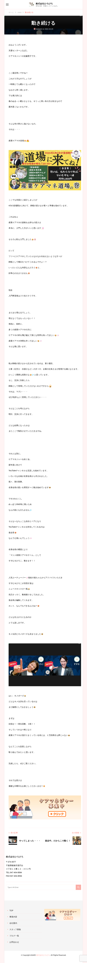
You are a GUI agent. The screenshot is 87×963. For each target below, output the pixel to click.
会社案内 (13, 923)
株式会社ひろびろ (44, 3)
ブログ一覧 (14, 935)
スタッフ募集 (15, 929)
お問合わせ (14, 942)
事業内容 (13, 916)
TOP (11, 910)
